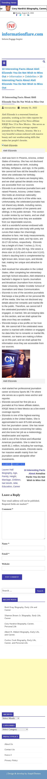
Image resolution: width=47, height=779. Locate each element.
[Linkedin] (28, 15)
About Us (9, 744)
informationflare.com (22, 34)
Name (5, 543)
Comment (7, 509)
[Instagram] (25, 15)
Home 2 (8, 755)
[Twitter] (21, 15)
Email (5, 554)
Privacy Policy (11, 760)
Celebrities (7, 464)
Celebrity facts (18, 464)
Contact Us (10, 749)
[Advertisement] (23, 682)
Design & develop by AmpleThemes (24, 773)
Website (6, 564)
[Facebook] (17, 15)
